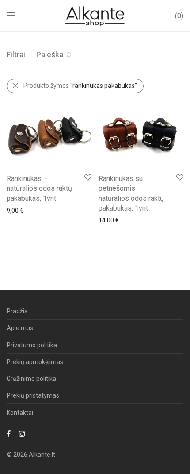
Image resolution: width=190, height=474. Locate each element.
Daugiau (13, 210)
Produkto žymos (80, 85)
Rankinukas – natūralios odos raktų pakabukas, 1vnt (39, 188)
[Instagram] (22, 433)
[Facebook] (9, 433)
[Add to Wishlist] (87, 177)
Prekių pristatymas (33, 395)
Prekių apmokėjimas (35, 361)
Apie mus (20, 327)
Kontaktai (20, 412)
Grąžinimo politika (31, 378)
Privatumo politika (32, 345)
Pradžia (17, 311)
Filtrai (16, 54)
